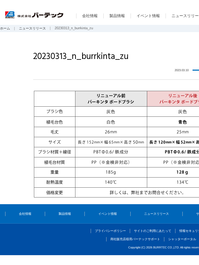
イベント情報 (148, 15)
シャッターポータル (182, 239)
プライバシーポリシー (110, 231)
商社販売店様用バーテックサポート (135, 239)
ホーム (5, 28)
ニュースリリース (32, 28)
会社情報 (90, 15)
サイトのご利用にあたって (152, 231)
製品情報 (117, 15)
